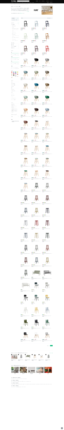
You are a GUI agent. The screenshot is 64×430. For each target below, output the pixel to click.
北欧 (22, 381)
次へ (51, 345)
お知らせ (48, 2)
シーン (20, 2)
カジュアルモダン (14, 381)
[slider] (11, 53)
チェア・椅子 (18, 6)
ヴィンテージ (24, 381)
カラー (15, 2)
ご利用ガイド (51, 2)
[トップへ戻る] (62, 428)
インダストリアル (27, 381)
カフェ (30, 381)
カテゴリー (12, 2)
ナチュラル (21, 381)
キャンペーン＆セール (29, 2)
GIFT (33, 2)
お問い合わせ (21, 13)
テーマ (17, 2)
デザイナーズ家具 (17, 381)
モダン (11, 381)
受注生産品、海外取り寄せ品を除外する (15, 121)
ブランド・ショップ (24, 2)
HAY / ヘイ (13, 6)
